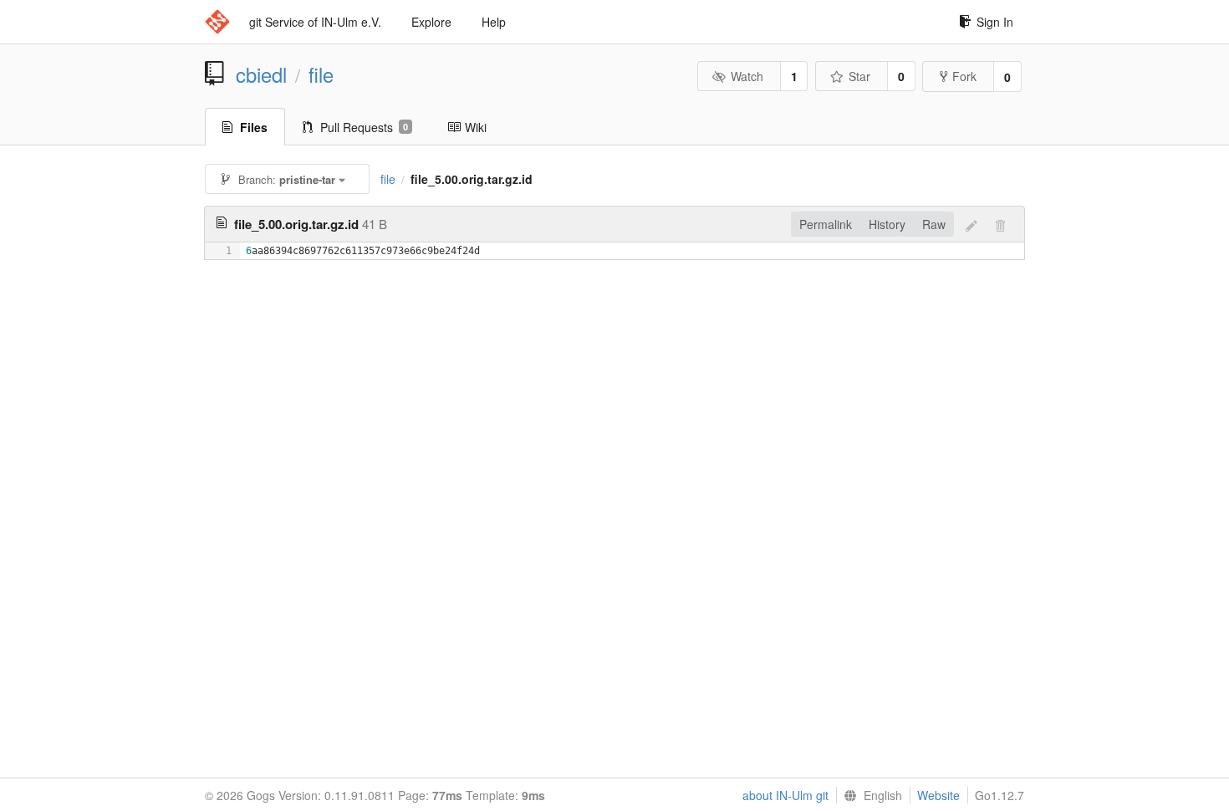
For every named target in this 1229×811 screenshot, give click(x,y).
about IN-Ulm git (785, 795)
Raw (934, 224)
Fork (964, 76)
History (887, 224)
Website (938, 795)
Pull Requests (364, 127)
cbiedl (261, 74)
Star (859, 76)
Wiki (476, 127)
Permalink (825, 224)
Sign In (995, 21)
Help (494, 21)
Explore (431, 21)
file (321, 74)
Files (254, 127)
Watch (747, 76)
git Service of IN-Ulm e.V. (315, 21)
